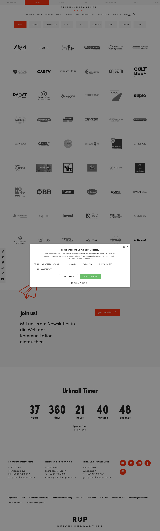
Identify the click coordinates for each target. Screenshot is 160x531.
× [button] (127, 247)
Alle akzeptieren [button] (90, 276)
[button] (80, 283)
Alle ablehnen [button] (68, 276)
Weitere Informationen (85, 258)
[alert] (80, 265)
